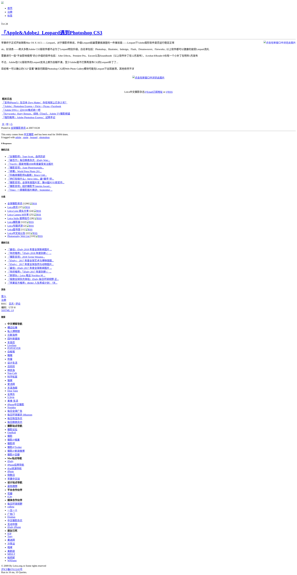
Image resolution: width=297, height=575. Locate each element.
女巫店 (11, 342)
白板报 (11, 351)
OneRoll (11, 432)
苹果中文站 (13, 478)
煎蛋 (9, 359)
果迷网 (11, 540)
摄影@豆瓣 (13, 454)
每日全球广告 (14, 411)
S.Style (10, 397)
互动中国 (12, 524)
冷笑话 (11, 543)
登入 (3, 296)
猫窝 (9, 380)
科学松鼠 (12, 376)
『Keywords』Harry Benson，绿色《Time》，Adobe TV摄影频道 (36, 113)
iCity (9, 496)
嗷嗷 (9, 355)
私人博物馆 (13, 331)
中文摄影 (29, 134)
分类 (3, 197)
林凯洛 (11, 370)
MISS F (11, 554)
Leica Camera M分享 (18, 214)
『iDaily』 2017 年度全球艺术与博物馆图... (30, 260)
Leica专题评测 (15, 225)
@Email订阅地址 (154, 92)
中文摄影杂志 (14, 520)
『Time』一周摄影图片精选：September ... (29, 190)
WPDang (12, 560)
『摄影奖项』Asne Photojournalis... (25, 167)
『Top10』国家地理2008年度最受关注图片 (30, 164)
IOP (9, 533)
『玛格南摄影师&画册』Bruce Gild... (27, 175)
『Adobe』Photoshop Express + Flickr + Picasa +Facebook (31, 106)
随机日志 (5, 150)
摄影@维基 (13, 439)
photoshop (44, 137)
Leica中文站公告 (16, 233)
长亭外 (11, 394)
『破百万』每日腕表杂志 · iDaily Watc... (28, 160)
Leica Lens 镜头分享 (18, 211)
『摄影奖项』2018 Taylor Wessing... (26, 257)
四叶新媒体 (13, 338)
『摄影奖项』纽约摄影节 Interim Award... (29, 186)
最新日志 (5, 243)
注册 (3, 300)
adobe (18, 137)
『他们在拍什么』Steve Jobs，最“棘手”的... (30, 178)
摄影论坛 (12, 429)
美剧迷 (11, 551)
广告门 (11, 514)
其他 (3, 289)
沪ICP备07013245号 (11, 569)
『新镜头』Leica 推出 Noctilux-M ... (26, 275)
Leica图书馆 (13, 229)
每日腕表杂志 (14, 422)
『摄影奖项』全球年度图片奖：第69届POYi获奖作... (35, 182)
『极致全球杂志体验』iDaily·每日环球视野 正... (33, 279)
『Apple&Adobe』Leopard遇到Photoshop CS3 (51, 32)
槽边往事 (12, 327)
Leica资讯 (12, 207)
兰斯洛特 (12, 335)
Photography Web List (18, 236)
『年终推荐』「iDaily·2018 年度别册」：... (29, 253)
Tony (10, 536)
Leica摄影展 (13, 222)
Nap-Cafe (12, 373)
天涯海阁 (12, 388)
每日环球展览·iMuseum (19, 414)
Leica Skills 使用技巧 (18, 218)
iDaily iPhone (14, 527)
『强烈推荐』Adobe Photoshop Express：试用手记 (28, 117)
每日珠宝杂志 (14, 418)
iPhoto (10, 471)
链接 (3, 317)
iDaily (10, 461)
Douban (11, 517)
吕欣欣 (11, 366)
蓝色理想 (12, 486)
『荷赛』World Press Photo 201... (24, 171)
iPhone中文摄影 (15, 404)
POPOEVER (14, 348)
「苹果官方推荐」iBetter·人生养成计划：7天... (32, 283)
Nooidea (11, 407)
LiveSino (11, 345)
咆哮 (9, 547)
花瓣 (9, 493)
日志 (11, 303)
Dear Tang (12, 390)
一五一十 (12, 510)
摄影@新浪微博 (16, 451)
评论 (17, 303)
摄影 (9, 436)
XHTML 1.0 (7, 310)
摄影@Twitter (14, 447)
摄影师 (11, 443)
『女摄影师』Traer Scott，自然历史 (26, 156)
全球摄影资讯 (18, 128)
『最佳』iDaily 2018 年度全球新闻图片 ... (29, 249)
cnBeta (10, 506)
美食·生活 (12, 401)
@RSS (169, 92)
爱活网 (11, 384)
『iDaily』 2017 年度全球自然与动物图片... (30, 264)
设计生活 (12, 362)
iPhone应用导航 (15, 465)
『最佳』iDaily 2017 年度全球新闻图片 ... (29, 268)
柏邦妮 (11, 557)
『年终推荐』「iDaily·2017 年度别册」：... (29, 271)
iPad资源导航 (14, 468)
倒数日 (11, 475)
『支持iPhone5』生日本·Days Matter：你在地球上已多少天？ (34, 102)
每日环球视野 (14, 503)
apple (25, 137)
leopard (33, 137)
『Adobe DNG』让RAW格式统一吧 (21, 110)
